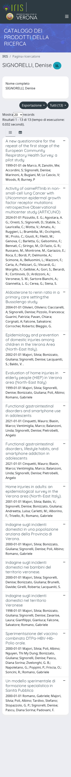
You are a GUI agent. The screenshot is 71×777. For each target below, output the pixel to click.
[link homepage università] (21, 16)
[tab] (10, 132)
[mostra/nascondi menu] (67, 16)
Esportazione (32, 105)
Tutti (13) (57, 105)
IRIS (5, 56)
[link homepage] (14, 7)
